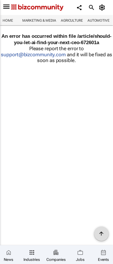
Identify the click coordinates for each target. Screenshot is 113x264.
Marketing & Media (39, 20)
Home (8, 20)
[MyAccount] (103, 7)
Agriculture (72, 20)
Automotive (99, 20)
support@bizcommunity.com (33, 54)
